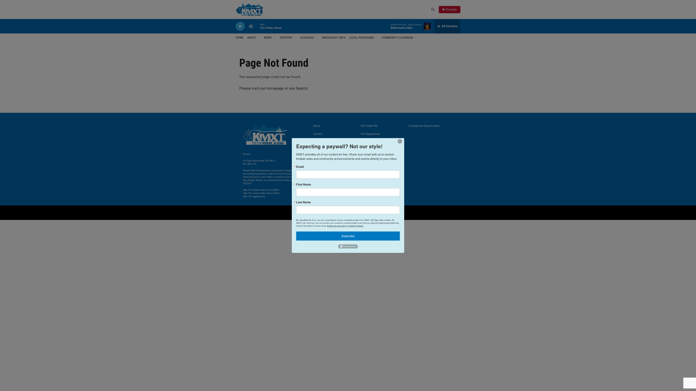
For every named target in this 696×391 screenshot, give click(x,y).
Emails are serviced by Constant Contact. (345, 225)
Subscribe (348, 236)
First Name (303, 184)
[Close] (401, 141)
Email (300, 166)
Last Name (303, 202)
